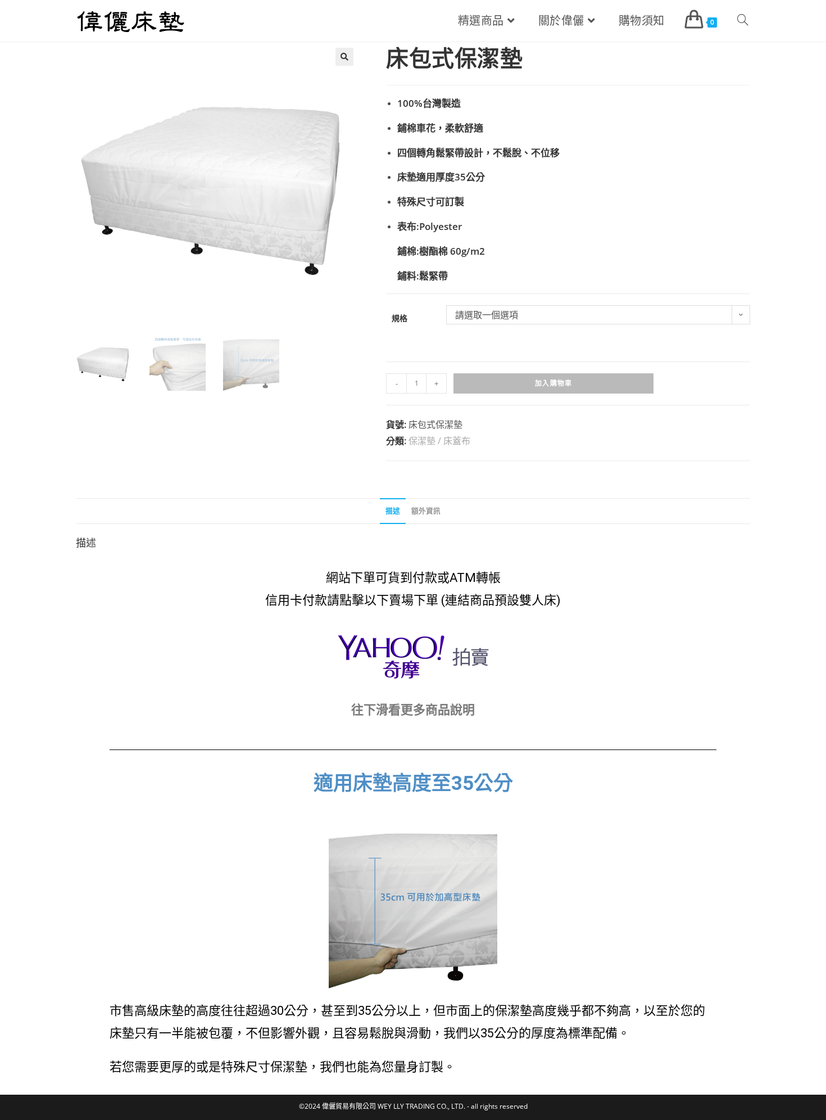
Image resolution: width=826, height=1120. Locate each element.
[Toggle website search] (743, 21)
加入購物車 (553, 383)
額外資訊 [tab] (426, 511)
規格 (399, 318)
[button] (344, 57)
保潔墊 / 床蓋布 (439, 441)
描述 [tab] (392, 511)
